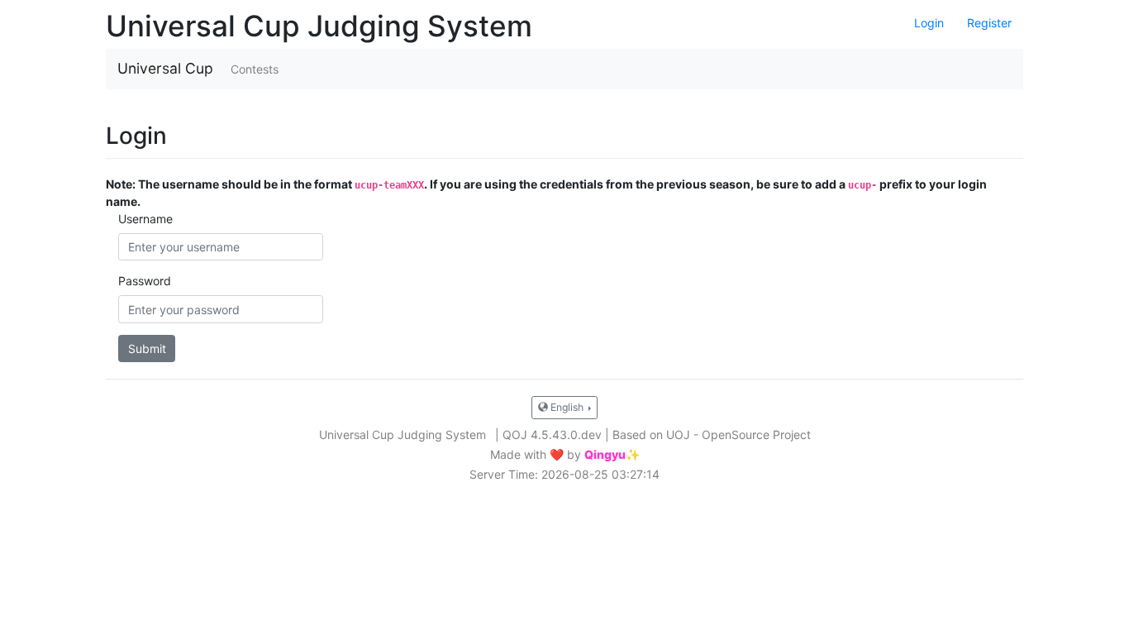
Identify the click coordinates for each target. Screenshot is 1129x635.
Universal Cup (165, 68)
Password (144, 281)
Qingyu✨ (612, 455)
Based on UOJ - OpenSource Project (711, 434)
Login (929, 23)
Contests (255, 69)
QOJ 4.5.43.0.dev (552, 434)
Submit (147, 348)
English (567, 407)
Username (145, 219)
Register (989, 23)
